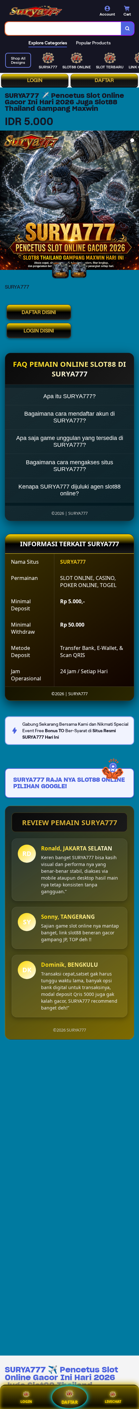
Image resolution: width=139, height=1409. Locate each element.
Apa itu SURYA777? (69, 396)
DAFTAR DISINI (39, 312)
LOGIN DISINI (39, 330)
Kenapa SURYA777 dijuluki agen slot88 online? (69, 490)
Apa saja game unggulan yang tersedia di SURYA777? (69, 441)
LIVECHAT (113, 1401)
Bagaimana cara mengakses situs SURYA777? (69, 465)
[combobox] (63, 28)
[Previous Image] (5, 201)
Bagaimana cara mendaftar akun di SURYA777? (69, 417)
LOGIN (34, 80)
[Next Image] (134, 201)
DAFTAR (104, 80)
